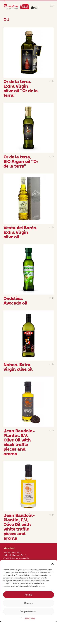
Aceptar (28, 594)
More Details (29, 50)
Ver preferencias (28, 611)
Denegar (28, 603)
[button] (52, 563)
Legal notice (30, 618)
